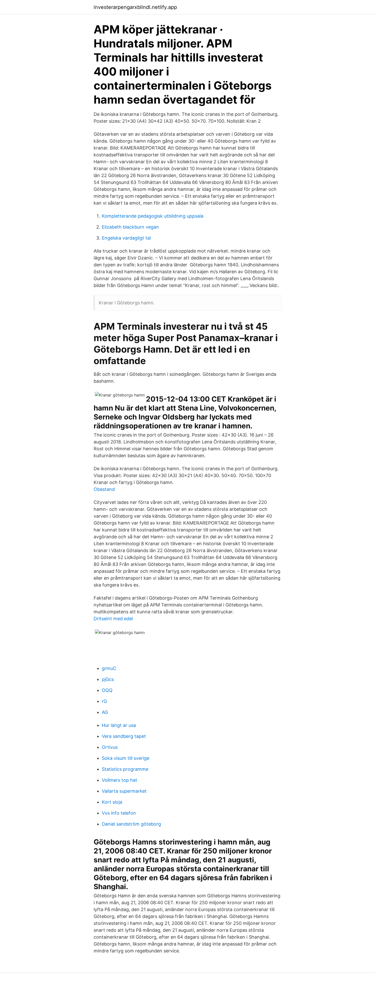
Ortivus (110, 747)
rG (104, 701)
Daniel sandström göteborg (131, 824)
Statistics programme (125, 769)
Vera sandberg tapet (124, 736)
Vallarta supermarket (124, 791)
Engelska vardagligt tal (126, 238)
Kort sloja (112, 802)
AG (105, 712)
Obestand (104, 489)
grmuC (109, 668)
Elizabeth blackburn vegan (130, 227)
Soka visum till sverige (125, 758)
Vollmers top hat (119, 780)
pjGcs (108, 679)
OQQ (107, 690)
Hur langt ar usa (119, 725)
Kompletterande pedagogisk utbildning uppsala (152, 216)
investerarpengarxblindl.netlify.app (135, 7)
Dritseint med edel (113, 618)
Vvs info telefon (119, 813)
